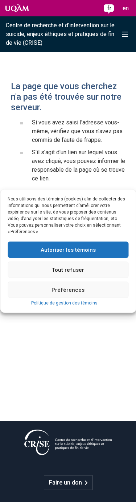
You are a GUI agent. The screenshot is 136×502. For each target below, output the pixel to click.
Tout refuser (68, 270)
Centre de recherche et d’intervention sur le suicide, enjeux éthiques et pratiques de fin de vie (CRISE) (60, 34)
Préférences (68, 290)
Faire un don (65, 482)
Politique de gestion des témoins (64, 303)
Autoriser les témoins (68, 250)
